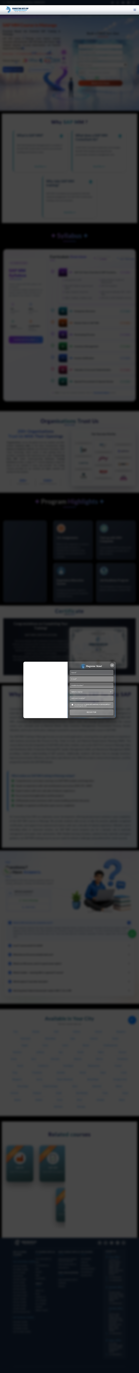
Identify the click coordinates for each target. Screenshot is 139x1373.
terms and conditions (92, 704)
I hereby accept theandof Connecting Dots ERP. (92, 705)
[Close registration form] (112, 665)
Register (91, 712)
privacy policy (105, 704)
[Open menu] (135, 10)
